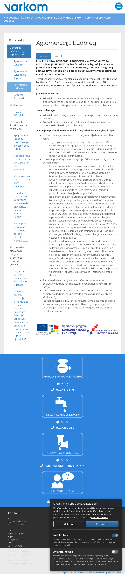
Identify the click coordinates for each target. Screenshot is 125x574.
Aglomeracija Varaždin (21, 63)
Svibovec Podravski (19, 97)
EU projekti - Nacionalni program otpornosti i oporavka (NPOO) (17, 256)
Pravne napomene (97, 572)
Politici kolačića (99, 517)
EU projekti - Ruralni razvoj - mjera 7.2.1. (18, 125)
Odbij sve (69, 523)
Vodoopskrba (18, 105)
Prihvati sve (102, 523)
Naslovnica (11, 17)
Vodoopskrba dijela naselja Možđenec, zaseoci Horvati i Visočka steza (21, 232)
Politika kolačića (114, 572)
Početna (43, 56)
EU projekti (28, 17)
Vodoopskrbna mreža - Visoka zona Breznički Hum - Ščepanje (22, 163)
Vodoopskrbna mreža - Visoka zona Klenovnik (22, 181)
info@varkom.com (17, 539)
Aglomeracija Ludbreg (21, 87)
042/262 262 (65, 427)
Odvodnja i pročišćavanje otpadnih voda (64, 17)
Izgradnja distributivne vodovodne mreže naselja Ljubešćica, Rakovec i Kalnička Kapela (21, 205)
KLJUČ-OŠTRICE (19, 114)
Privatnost (83, 572)
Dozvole (58, 56)
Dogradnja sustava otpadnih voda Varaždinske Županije (21, 278)
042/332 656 (65, 389)
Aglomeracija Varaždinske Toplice (21, 74)
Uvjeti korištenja (69, 572)
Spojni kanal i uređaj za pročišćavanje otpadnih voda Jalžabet (21, 142)
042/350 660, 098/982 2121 (65, 466)
